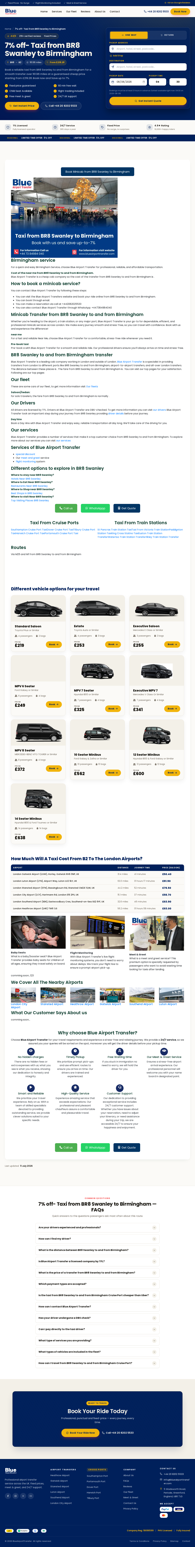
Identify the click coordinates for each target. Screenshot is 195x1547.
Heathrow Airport (60, 1475)
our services (63, 440)
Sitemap (174, 1541)
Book (52, 644)
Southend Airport (60, 1497)
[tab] (129, 35)
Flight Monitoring (81, 953)
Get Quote (128, 508)
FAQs (126, 1480)
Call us (68, 508)
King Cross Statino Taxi (124, 533)
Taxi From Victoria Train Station (150, 529)
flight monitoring (26, 461)
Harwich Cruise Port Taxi (30, 533)
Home (44, 11)
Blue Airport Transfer (129, 361)
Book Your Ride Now (82, 1433)
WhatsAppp (97, 508)
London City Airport (61, 1503)
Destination (116, 61)
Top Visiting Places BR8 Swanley (30, 500)
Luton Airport (57, 1492)
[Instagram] (15, 1496)
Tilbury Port (93, 1498)
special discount (25, 454)
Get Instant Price (23, 106)
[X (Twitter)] (23, 1496)
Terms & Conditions (139, 1541)
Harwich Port (94, 1492)
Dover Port (92, 1487)
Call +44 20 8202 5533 (63, 106)
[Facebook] (8, 1496)
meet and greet (30, 458)
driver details (116, 413)
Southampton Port (97, 1475)
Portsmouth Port (96, 1481)
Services (57, 11)
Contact (115, 11)
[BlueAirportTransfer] (11, 11)
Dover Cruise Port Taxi (60, 529)
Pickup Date (116, 76)
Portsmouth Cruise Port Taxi (61, 533)
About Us (100, 11)
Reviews (85, 11)
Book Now (180, 11)
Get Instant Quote (149, 101)
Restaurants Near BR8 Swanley (29, 486)
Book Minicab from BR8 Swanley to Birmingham (98, 172)
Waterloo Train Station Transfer (127, 537)
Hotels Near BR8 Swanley (26, 479)
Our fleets (92, 386)
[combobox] (151, 48)
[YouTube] (31, 1496)
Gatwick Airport (59, 1480)
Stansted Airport (59, 1486)
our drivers (159, 410)
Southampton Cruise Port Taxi (29, 529)
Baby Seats (18, 952)
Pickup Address (118, 43)
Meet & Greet (137, 954)
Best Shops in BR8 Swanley (27, 493)
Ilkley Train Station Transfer (162, 537)
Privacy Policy (130, 1508)
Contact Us (129, 1503)
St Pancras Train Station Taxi (115, 529)
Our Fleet (71, 11)
